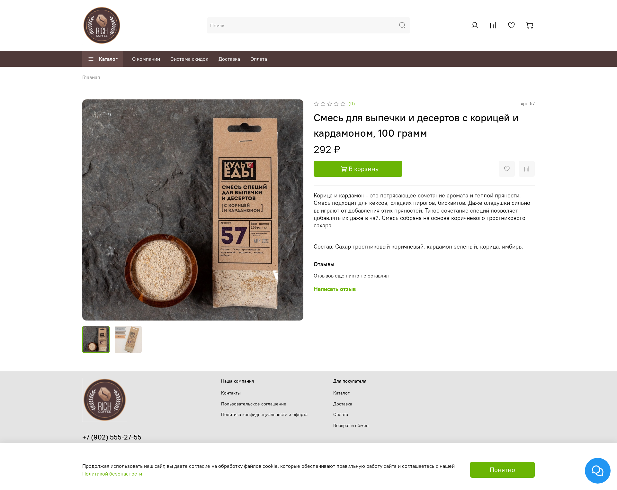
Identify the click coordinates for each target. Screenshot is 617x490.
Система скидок (189, 59)
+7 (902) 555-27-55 (111, 437)
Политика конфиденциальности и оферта (264, 414)
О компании (146, 59)
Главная (91, 77)
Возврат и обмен (351, 425)
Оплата (258, 59)
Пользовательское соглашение (253, 404)
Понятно (502, 470)
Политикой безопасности (112, 473)
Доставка (229, 59)
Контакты (231, 393)
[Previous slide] (92, 210)
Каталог (108, 59)
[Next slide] (293, 210)
